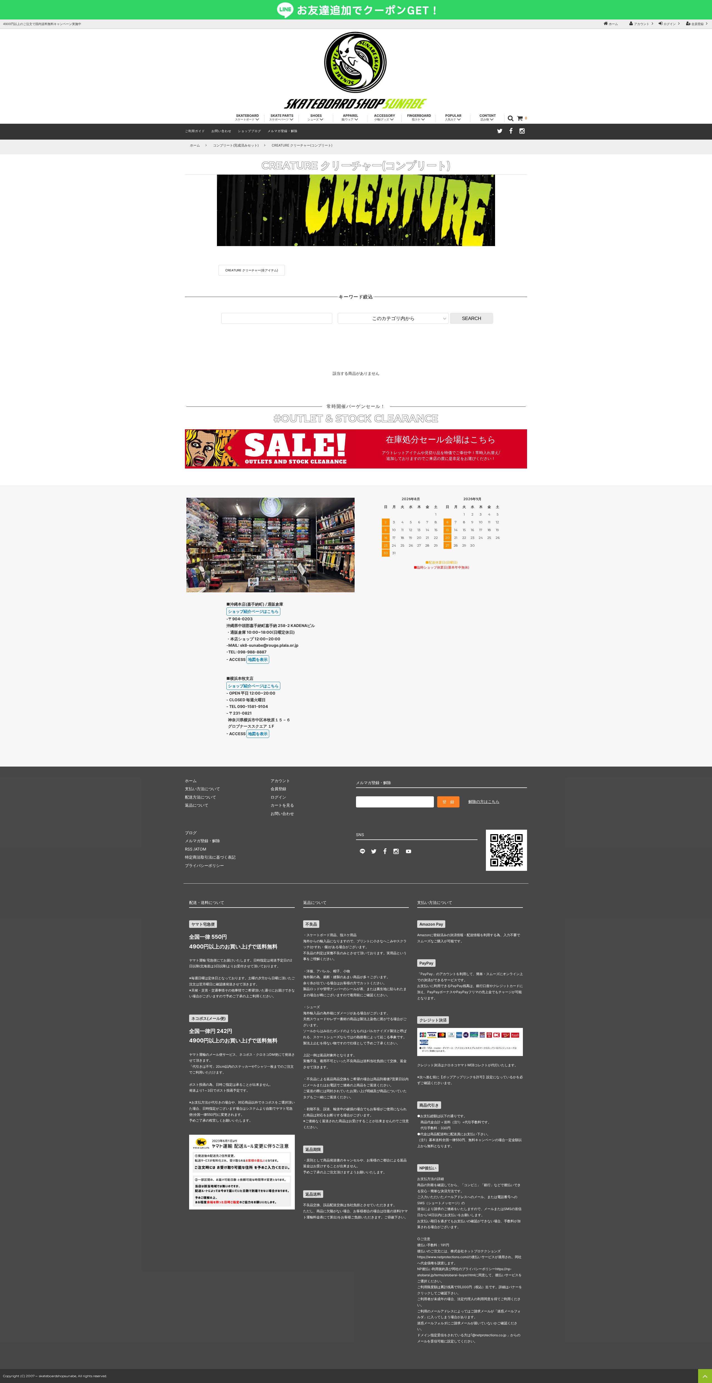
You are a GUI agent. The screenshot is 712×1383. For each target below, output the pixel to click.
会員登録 (697, 24)
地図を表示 (258, 659)
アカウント (641, 24)
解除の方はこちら (484, 801)
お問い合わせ (221, 131)
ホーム (613, 24)
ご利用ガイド (195, 131)
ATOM (200, 849)
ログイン (670, 24)
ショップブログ (249, 131)
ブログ (191, 832)
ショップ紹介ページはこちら (253, 611)
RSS (188, 849)
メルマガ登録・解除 (283, 131)
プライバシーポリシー (204, 865)
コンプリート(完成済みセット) (236, 145)
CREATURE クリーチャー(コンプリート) (302, 145)
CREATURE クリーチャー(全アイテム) (251, 270)
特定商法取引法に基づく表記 (210, 857)
